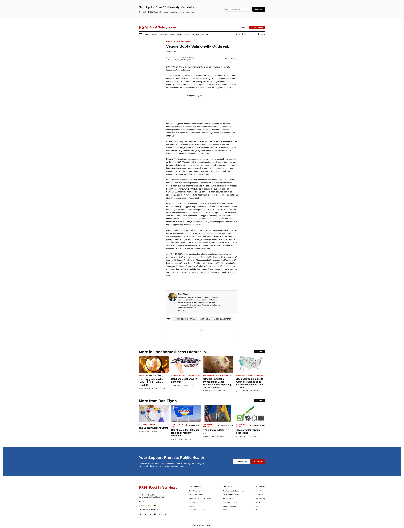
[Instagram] (242, 34)
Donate (258, 510)
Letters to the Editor (230, 502)
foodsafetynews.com (146, 492)
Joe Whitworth (147, 388)
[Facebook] (237, 34)
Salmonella (205, 319)
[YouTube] (248, 34)
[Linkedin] (245, 34)
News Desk (177, 385)
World (141, 375)
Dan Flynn (172, 51)
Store (257, 506)
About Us (259, 491)
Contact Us (259, 495)
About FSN (258, 461)
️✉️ (142, 505)
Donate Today (241, 461)
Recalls (191, 506)
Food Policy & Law (195, 491)
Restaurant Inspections (231, 495)
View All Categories (196, 510)
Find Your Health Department (233, 491)
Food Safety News (204, 525)
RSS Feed (226, 510)
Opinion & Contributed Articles (200, 498)
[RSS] (251, 34)
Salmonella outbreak (223, 319)
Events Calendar (229, 498)
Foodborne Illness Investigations (185, 375)
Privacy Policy (260, 498)
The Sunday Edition (147, 424)
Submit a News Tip (229, 506)
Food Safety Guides (196, 495)
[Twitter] (240, 34)
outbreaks (192, 502)
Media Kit (259, 502)
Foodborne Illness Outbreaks (178, 41)
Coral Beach (210, 391)
